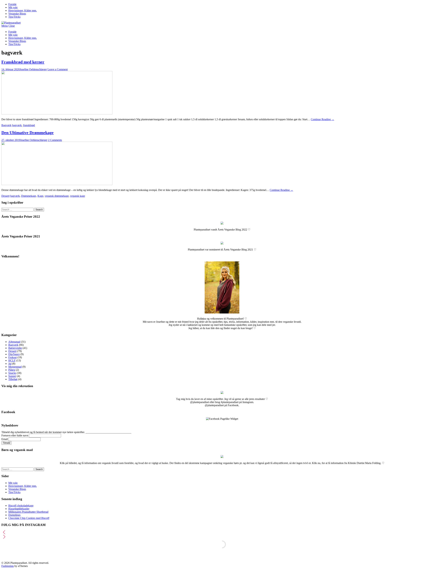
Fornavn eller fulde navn (14, 435)
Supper (12, 376)
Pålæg (11, 369)
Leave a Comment (58, 69)
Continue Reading (322, 119)
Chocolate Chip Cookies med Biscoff (28, 518)
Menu (4, 25)
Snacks (12, 372)
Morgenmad (15, 366)
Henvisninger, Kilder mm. (22, 10)
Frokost (12, 357)
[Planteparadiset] (11, 22)
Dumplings (14, 514)
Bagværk (6, 125)
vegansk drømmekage (57, 195)
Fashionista (7, 565)
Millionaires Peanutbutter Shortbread (28, 511)
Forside (12, 4)
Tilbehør (13, 379)
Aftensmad (14, 341)
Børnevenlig (15, 347)
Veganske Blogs (17, 13)
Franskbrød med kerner (22, 62)
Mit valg (13, 7)
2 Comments (55, 140)
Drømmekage (28, 195)
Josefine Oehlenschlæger (33, 69)
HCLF (12, 360)
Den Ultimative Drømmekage (27, 132)
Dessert (5, 195)
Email (4, 439)
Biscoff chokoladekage (20, 505)
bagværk (17, 125)
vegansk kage (77, 195)
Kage (40, 195)
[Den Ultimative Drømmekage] (56, 184)
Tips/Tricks (14, 16)
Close (11, 25)
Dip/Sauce (14, 354)
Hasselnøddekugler (18, 508)
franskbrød (29, 125)
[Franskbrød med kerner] (56, 113)
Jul (9, 363)
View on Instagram (223, 555)
